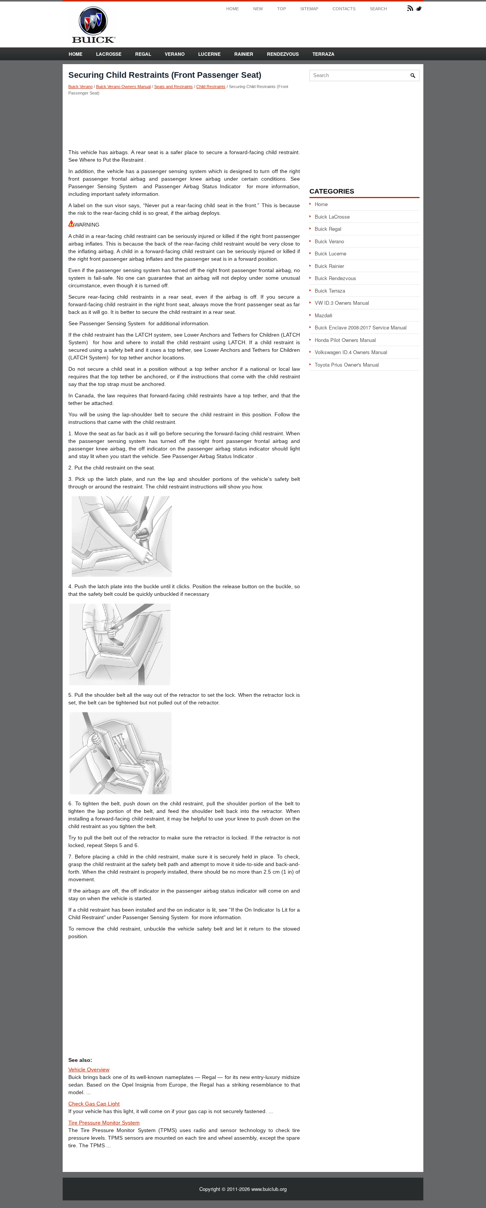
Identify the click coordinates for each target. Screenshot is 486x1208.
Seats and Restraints (173, 86)
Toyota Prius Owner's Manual (347, 364)
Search (378, 9)
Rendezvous (283, 53)
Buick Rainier (329, 265)
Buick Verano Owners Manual (123, 86)
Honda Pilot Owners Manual (345, 339)
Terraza (323, 53)
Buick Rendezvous (335, 278)
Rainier (243, 53)
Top (281, 9)
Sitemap (309, 9)
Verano (175, 53)
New (258, 9)
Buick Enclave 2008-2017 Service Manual (361, 327)
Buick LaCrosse (332, 216)
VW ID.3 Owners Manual (342, 302)
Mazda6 (323, 315)
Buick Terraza (330, 290)
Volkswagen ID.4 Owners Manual (351, 352)
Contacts (344, 9)
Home (232, 9)
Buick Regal (328, 228)
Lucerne (209, 53)
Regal (143, 53)
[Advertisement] (184, 122)
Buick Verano (80, 86)
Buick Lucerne (330, 253)
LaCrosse (109, 53)
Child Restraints (211, 86)
